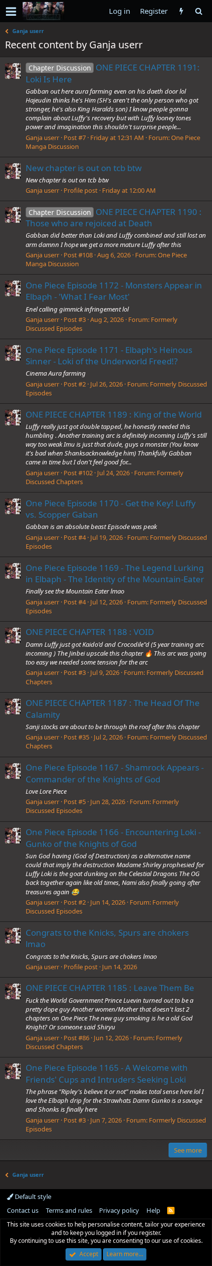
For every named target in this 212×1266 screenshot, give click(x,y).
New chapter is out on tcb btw (83, 168)
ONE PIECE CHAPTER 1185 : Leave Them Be (110, 987)
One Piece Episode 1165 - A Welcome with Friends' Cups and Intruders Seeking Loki (107, 1073)
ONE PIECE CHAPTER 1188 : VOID (90, 631)
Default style (32, 1196)
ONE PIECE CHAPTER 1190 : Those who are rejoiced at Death (114, 217)
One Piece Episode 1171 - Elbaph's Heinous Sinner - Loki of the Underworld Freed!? (109, 355)
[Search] (198, 11)
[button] (11, 11)
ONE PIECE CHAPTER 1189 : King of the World (114, 414)
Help (153, 1210)
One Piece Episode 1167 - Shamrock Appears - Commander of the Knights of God (115, 773)
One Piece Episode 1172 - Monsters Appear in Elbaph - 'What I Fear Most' (114, 291)
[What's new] (181, 11)
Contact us (22, 1210)
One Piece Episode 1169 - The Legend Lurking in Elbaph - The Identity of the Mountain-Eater (115, 573)
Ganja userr (42, 137)
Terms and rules (69, 1210)
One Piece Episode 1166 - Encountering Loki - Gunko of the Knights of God (113, 837)
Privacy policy (119, 1210)
